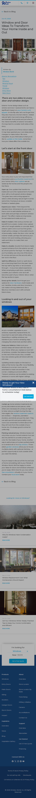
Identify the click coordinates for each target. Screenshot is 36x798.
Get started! (28, 396)
